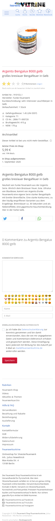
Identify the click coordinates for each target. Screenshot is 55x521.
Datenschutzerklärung (32, 329)
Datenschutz (8, 441)
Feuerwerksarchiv (11, 400)
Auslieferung (8, 420)
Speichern (10, 360)
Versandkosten (9, 410)
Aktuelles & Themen (12, 396)
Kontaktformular (10, 430)
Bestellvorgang (9, 417)
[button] (10, 218)
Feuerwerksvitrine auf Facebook (19, 499)
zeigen (39, 84)
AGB (4, 434)
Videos (5, 393)
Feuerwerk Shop (10, 389)
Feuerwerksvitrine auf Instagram (19, 505)
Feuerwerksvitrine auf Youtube (19, 502)
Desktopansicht (25, 520)
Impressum (7, 444)
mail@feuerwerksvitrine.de (29, 348)
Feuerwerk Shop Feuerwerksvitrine (31, 513)
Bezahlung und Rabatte (13, 413)
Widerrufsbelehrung (12, 437)
